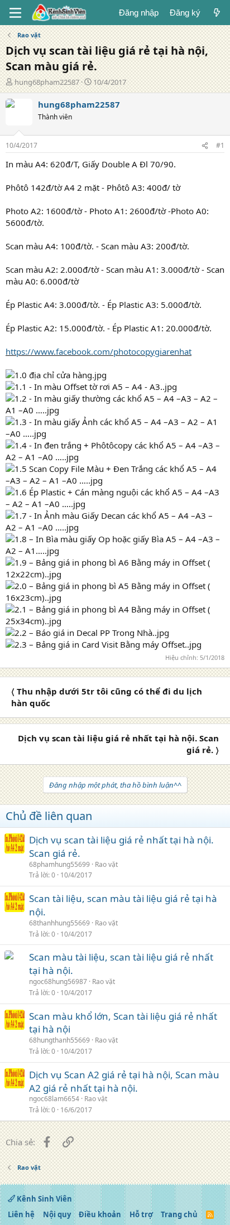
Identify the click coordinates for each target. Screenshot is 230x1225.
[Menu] (15, 13)
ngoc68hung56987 (58, 981)
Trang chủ (179, 1214)
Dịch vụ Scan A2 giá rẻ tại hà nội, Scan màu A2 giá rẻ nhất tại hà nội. (124, 1081)
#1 (220, 145)
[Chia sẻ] (205, 145)
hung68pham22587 (47, 82)
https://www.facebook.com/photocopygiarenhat (98, 351)
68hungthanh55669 (59, 1040)
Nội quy (57, 1214)
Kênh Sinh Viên (43, 1199)
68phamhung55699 (59, 864)
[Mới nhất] (217, 12)
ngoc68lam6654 (54, 1098)
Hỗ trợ (141, 1214)
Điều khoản (100, 1214)
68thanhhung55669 (59, 923)
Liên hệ (21, 1214)
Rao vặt (106, 864)
